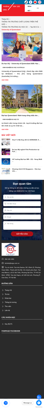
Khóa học (8, 298)
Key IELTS (8, 324)
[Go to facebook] (39, 402)
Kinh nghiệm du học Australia (14, 67)
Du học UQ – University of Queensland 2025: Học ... (21, 63)
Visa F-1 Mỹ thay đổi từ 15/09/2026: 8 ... (26, 140)
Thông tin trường (10, 302)
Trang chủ (5, 19)
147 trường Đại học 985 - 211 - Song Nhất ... (27, 160)
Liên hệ (7, 310)
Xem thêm (5, 80)
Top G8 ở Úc (34, 27)
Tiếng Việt (29, 7)
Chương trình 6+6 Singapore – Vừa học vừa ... (26, 170)
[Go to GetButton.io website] (38, 407)
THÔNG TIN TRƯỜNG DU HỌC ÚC (15, 27)
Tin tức (7, 294)
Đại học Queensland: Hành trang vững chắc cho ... (20, 115)
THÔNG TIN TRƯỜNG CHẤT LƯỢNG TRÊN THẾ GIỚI (20, 23)
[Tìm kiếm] (41, 8)
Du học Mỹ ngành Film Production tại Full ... (25, 150)
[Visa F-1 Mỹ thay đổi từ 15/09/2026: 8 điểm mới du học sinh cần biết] (6, 142)
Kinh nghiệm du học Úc (11, 119)
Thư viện (8, 306)
